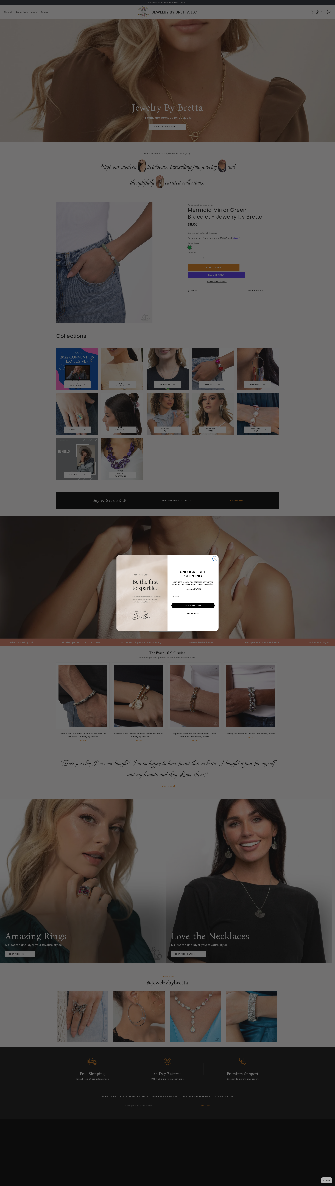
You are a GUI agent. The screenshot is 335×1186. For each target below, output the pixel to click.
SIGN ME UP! (193, 605)
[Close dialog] (215, 558)
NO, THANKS (193, 613)
